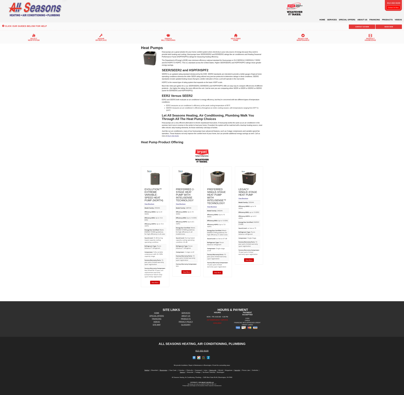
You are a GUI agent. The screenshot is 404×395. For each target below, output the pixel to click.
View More (155, 282)
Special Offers (347, 20)
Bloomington (163, 370)
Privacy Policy (186, 322)
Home (322, 20)
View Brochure (149, 204)
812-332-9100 (202, 351)
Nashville (237, 370)
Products (387, 20)
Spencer (182, 372)
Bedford (147, 370)
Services (332, 20)
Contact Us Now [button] (393, 7)
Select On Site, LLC (207, 382)
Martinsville (212, 370)
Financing (374, 20)
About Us (362, 20)
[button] (362, 27)
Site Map (157, 325)
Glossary (186, 325)
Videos (398, 20)
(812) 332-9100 (173, 136)
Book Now (389, 27)
